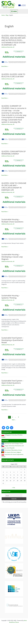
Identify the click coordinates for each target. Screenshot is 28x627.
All (13, 47)
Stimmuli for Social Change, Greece (14, 443)
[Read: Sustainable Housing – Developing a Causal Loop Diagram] (14, 270)
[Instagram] (12, 428)
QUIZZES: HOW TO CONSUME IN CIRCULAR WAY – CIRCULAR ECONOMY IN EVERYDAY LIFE (13, 186)
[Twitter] (8, 428)
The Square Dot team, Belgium (13, 452)
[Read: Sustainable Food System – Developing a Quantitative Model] (14, 354)
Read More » (4, 66)
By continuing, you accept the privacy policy (14, 502)
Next (14, 420)
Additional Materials (6, 47)
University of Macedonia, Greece (13, 450)
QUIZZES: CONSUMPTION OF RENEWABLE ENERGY (13, 152)
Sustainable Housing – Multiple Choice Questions (12, 220)
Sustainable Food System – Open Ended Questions (12, 381)
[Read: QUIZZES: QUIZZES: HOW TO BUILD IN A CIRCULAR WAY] (14, 88)
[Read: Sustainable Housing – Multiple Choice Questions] (14, 233)
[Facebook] (3, 428)
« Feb (13, 487)
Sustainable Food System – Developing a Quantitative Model (12, 340)
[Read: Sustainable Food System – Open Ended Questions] (14, 394)
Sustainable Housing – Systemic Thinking (10, 296)
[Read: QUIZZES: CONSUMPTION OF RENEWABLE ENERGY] (14, 165)
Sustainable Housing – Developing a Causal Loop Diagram (12, 256)
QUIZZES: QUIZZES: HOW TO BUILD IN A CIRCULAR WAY (13, 75)
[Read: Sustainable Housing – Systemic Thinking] (14, 309)
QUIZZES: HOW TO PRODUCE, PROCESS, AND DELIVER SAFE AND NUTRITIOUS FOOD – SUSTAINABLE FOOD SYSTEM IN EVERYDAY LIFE (13, 40)
